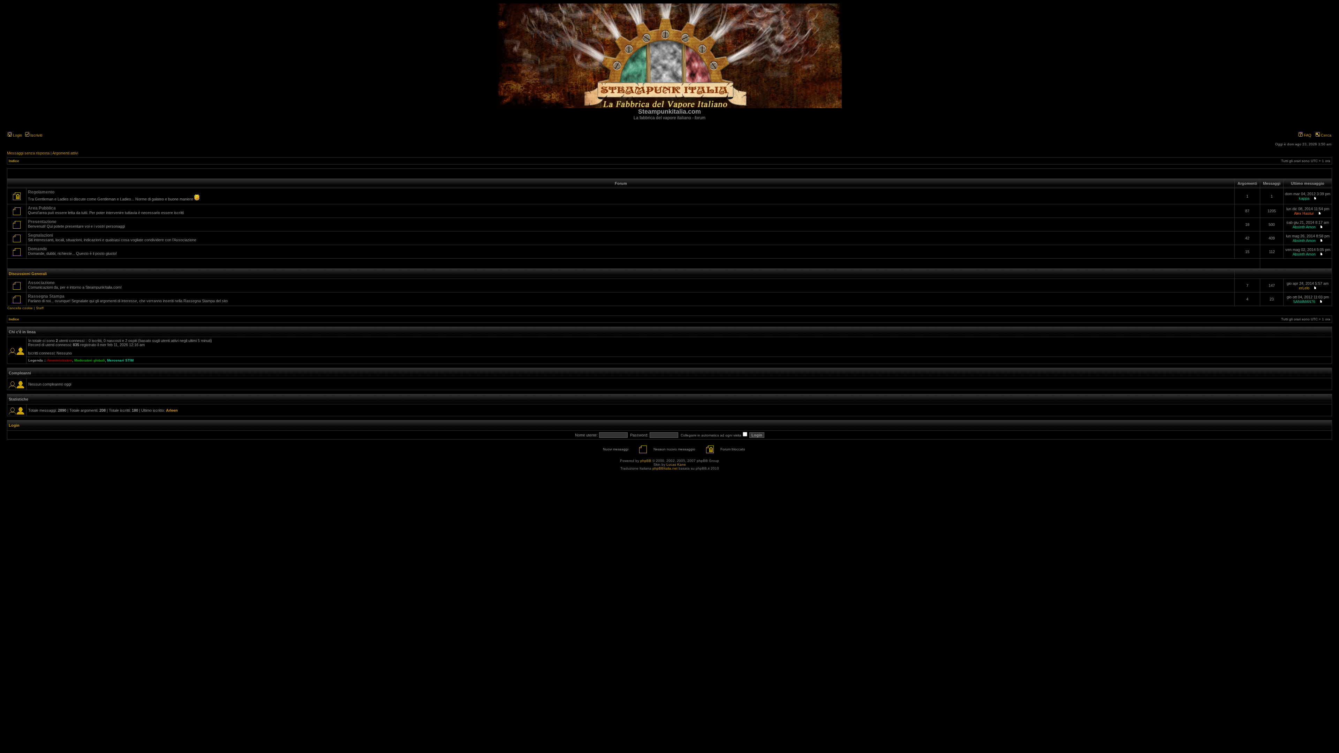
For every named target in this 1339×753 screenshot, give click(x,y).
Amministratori (59, 360)
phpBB (645, 461)
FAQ (1307, 135)
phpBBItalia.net (665, 468)
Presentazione (42, 221)
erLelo (1304, 288)
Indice (14, 161)
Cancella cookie (20, 308)
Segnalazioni (40, 235)
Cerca (1325, 135)
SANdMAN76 (1304, 301)
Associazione (41, 282)
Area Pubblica (42, 208)
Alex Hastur (1304, 213)
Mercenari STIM (120, 360)
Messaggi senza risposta (28, 153)
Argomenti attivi (65, 153)
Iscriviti (35, 135)
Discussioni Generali (28, 274)
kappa (1304, 198)
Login (17, 135)
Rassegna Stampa (46, 296)
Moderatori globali (89, 360)
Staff (40, 308)
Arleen (172, 410)
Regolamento (41, 192)
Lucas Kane (676, 464)
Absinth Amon (1304, 227)
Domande (37, 248)
